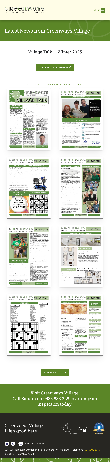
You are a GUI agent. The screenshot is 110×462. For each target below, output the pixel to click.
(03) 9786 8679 (92, 450)
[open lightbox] (29, 119)
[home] (24, 10)
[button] (99, 10)
